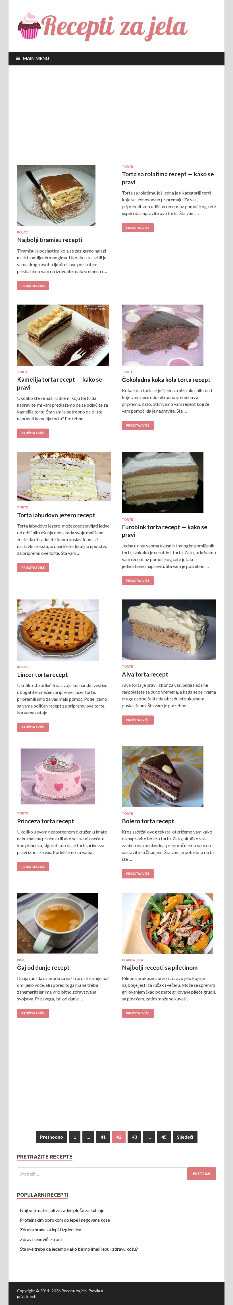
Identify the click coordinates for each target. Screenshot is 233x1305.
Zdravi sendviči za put (41, 1239)
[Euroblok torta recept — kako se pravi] (169, 485)
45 (164, 1136)
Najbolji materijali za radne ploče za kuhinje (62, 1210)
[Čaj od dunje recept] (64, 925)
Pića (20, 959)
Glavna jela (132, 960)
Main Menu (36, 58)
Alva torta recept (145, 674)
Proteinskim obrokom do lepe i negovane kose (65, 1220)
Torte (127, 166)
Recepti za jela (74, 1290)
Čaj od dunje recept (43, 967)
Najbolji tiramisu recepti (49, 239)
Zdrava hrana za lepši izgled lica (50, 1229)
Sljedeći (185, 1136)
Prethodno (51, 1136)
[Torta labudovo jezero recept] (64, 479)
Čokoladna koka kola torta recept (166, 379)
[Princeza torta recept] (64, 779)
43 (134, 1136)
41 (103, 1136)
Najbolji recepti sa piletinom (160, 967)
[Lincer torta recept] (64, 632)
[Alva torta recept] (169, 632)
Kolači (23, 232)
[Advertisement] (116, 116)
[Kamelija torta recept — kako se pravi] (64, 337)
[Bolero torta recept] (169, 779)
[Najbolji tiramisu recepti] (64, 198)
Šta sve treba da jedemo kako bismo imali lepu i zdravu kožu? (79, 1249)
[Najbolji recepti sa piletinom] (169, 925)
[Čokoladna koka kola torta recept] (169, 337)
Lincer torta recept (42, 674)
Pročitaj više (33, 286)
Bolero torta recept (148, 820)
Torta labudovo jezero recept (56, 514)
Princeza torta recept (45, 820)
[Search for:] (116, 1173)
